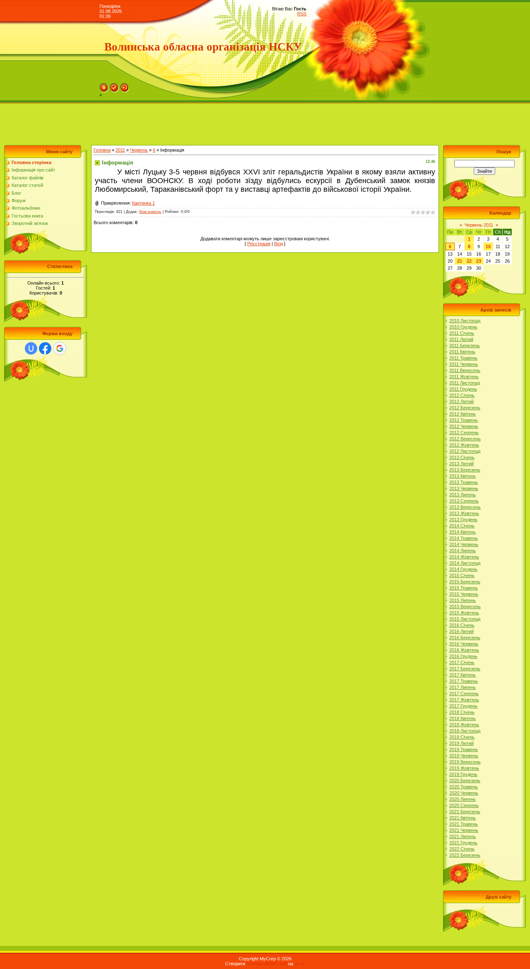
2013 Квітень (462, 476)
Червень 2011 (479, 224)
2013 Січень (462, 457)
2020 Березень (464, 780)
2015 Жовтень (464, 612)
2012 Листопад (464, 451)
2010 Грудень (463, 326)
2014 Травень (463, 538)
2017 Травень (463, 681)
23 (478, 261)
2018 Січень (462, 712)
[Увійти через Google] (59, 348)
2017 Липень (462, 687)
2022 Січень (462, 848)
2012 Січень (462, 395)
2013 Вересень (465, 507)
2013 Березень (464, 469)
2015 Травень (463, 587)
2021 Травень (463, 824)
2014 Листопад (464, 563)
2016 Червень (463, 643)
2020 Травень (463, 786)
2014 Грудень (463, 569)
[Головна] (103, 85)
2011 (120, 149)
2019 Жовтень (464, 768)
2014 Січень (462, 525)
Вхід (278, 243)
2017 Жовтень (464, 699)
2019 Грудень (463, 774)
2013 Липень (462, 494)
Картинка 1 (143, 203)
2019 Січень (462, 737)
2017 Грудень (463, 705)
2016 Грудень (463, 656)
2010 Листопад (464, 320)
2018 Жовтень (464, 724)
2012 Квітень (462, 413)
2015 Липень (462, 600)
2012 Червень (463, 426)
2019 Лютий (461, 743)
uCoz (299, 963)
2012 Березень (464, 407)
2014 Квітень (462, 531)
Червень (139, 149)
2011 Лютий (461, 339)
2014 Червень (463, 544)
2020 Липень (462, 799)
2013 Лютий (461, 463)
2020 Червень (463, 792)
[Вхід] (124, 85)
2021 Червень (463, 830)
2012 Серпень (464, 432)
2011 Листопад (464, 382)
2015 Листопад (464, 618)
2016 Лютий (461, 631)
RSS (301, 13)
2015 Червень (463, 594)
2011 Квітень (462, 351)
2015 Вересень (465, 606)
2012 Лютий (461, 401)
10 (488, 246)
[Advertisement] (150, 122)
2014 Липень (462, 550)
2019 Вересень (465, 761)
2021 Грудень (463, 842)
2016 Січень (462, 625)
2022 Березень (464, 855)
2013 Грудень (463, 519)
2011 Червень (463, 364)
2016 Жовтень (464, 650)
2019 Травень (463, 749)
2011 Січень (461, 333)
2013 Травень (463, 482)
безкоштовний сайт (266, 963)
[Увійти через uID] (31, 348)
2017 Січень (462, 662)
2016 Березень (464, 637)
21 (459, 261)
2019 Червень (463, 755)
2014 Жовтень (464, 556)
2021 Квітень (462, 817)
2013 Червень (463, 488)
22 (469, 261)
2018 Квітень (462, 718)
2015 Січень (462, 575)
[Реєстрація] (114, 85)
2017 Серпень (464, 693)
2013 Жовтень (464, 513)
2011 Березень (464, 345)
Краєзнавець (150, 212)
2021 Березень (464, 811)
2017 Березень (464, 668)
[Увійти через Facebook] (45, 348)
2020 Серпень (464, 805)
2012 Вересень (465, 438)
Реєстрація (258, 243)
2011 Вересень (464, 370)
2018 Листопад (464, 730)
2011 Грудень (463, 389)
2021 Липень (462, 836)
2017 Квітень (462, 674)
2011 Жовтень (464, 376)
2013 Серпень (464, 500)
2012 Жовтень (464, 444)
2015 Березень (464, 581)
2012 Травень (463, 420)
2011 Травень (463, 357)
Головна (102, 149)
